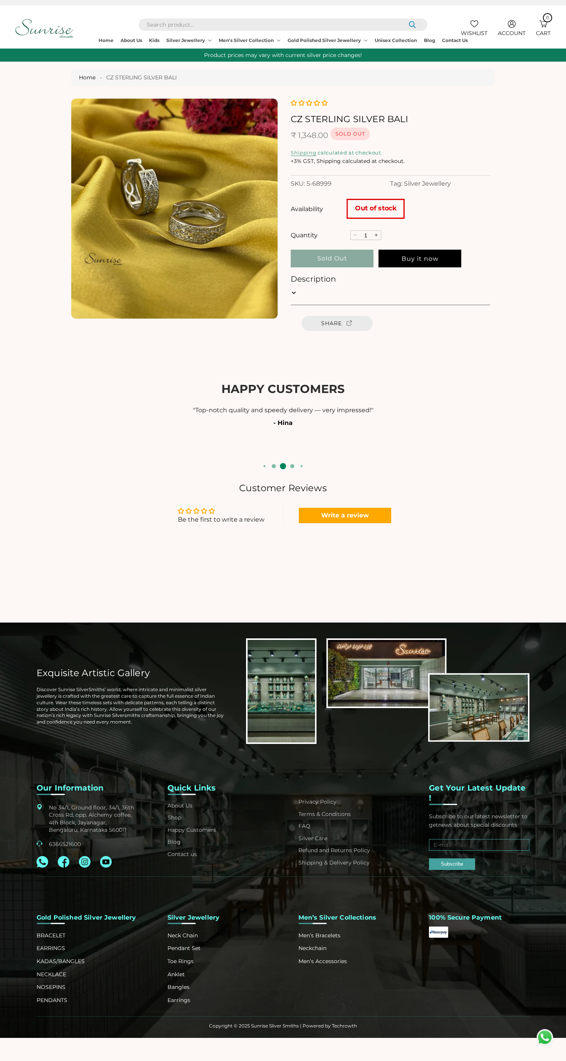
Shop (174, 817)
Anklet (176, 974)
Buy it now (420, 258)
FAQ (304, 826)
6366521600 (65, 844)
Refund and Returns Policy (334, 850)
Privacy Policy (317, 801)
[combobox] (283, 24)
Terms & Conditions (324, 814)
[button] (543, 28)
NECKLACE (51, 974)
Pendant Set (184, 948)
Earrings (178, 1000)
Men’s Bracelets (319, 935)
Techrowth (344, 1026)
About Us (180, 805)
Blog (174, 841)
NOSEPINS (51, 987)
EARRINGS (51, 948)
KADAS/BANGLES (61, 961)
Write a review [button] (345, 515)
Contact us (182, 854)
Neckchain (312, 948)
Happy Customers (191, 829)
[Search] (412, 24)
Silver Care (312, 838)
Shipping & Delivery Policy (334, 862)
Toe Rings (180, 961)
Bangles (178, 987)
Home (87, 77)
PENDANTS (52, 1000)
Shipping (303, 152)
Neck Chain (182, 935)
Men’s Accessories (322, 961)
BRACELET (51, 935)
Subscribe (452, 864)
